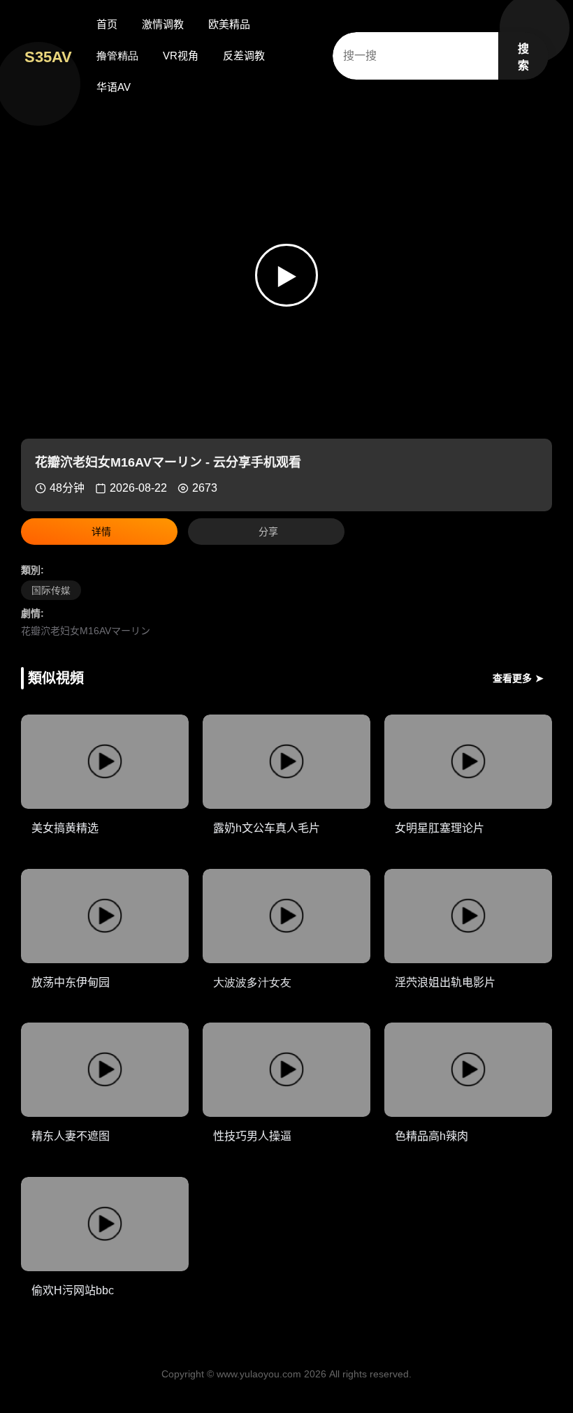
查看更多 (518, 678)
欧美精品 (229, 24)
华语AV (113, 87)
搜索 (523, 57)
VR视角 (180, 55)
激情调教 (163, 24)
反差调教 (244, 55)
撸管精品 (117, 55)
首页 (106, 24)
